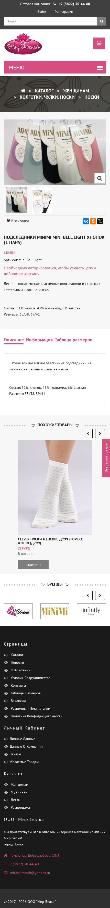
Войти (41, 11)
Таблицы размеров (25, 693)
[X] (100, 221)
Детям (15, 799)
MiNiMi (10, 252)
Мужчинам (19, 792)
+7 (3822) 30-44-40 (23, 864)
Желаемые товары (24, 761)
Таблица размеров (73, 340)
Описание (14, 340)
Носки (91, 97)
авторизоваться (42, 267)
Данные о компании (26, 746)
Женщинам (75, 91)
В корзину (33, 565)
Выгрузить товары (106, 457)
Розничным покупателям (30, 708)
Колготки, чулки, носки (46, 97)
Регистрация (64, 11)
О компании (20, 670)
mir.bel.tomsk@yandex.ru (30, 872)
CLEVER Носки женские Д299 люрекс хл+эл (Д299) (50, 541)
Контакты (18, 685)
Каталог (43, 91)
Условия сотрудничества (30, 677)
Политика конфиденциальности (36, 716)
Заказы (15, 754)
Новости (17, 662)
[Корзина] (96, 44)
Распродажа (20, 807)
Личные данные (22, 738)
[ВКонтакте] (86, 221)
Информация (39, 340)
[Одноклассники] (93, 221)
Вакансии (18, 700)
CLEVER (24, 548)
